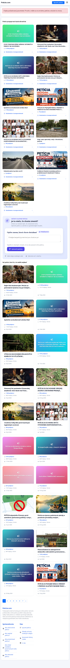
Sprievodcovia (8, 624)
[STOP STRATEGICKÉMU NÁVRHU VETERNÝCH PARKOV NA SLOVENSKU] (18, 39)
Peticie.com (5, 2)
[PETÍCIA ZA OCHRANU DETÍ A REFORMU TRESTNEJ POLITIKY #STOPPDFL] (18, 71)
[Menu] (67, 2)
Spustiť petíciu (58, 2)
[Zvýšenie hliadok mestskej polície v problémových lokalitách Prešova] (51, 166)
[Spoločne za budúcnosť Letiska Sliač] (18, 102)
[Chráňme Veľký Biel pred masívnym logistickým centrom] (18, 198)
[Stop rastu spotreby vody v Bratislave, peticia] (51, 134)
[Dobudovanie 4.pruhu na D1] (18, 165)
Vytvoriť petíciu (17, 249)
